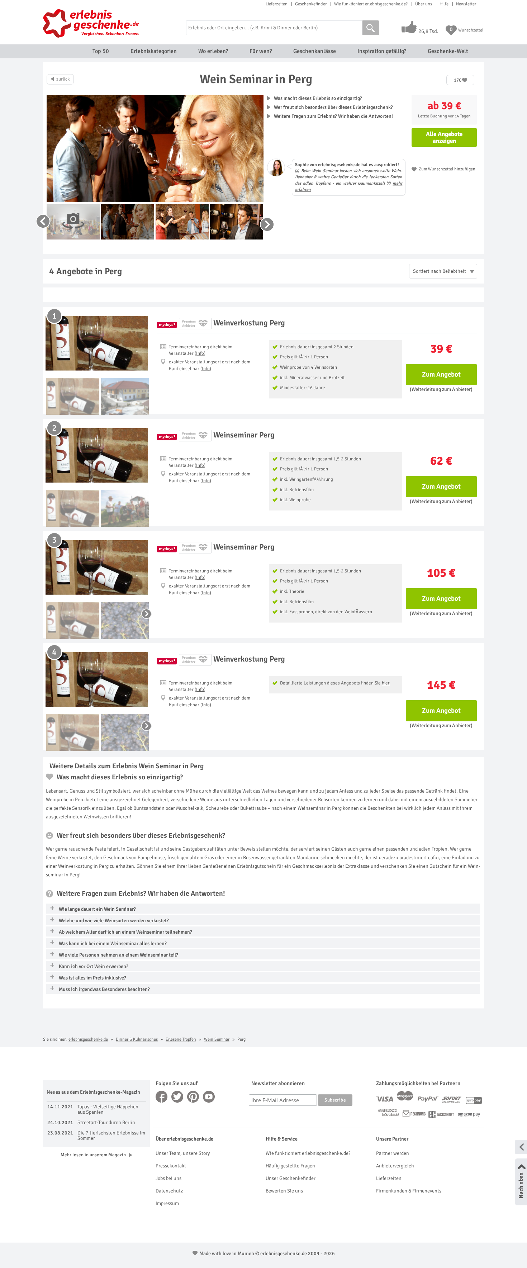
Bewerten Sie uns (284, 1191)
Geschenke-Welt (448, 51)
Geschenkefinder (311, 4)
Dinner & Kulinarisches (137, 1039)
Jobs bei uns (168, 1178)
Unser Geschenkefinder (290, 1178)
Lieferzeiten (277, 4)
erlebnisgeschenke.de (88, 1039)
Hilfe (444, 4)
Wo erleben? (213, 51)
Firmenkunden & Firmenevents (408, 1191)
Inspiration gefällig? (381, 51)
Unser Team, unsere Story (183, 1153)
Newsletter (466, 4)
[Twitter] (177, 1097)
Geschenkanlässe (314, 51)
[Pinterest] (193, 1097)
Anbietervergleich (395, 1166)
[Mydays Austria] (167, 323)
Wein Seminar (216, 1039)
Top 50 (100, 51)
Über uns (423, 4)
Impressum (167, 1203)
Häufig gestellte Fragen (290, 1166)
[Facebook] (162, 1097)
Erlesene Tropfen (181, 1039)
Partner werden (392, 1153)
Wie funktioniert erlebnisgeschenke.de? (371, 4)
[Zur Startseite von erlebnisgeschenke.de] (92, 23)
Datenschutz (169, 1191)
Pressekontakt (171, 1166)
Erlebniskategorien (153, 51)
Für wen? (261, 51)
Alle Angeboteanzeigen (444, 137)
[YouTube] (209, 1097)
